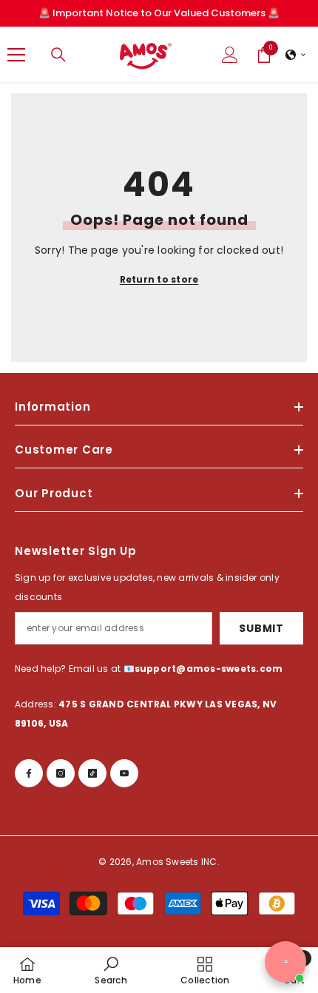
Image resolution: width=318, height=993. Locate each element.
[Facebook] (29, 773)
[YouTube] (124, 773)
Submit (261, 628)
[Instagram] (61, 773)
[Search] (58, 55)
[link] (110, 970)
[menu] (16, 55)
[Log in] (230, 55)
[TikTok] (92, 773)
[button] (296, 54)
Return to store (159, 279)
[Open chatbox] (285, 962)
